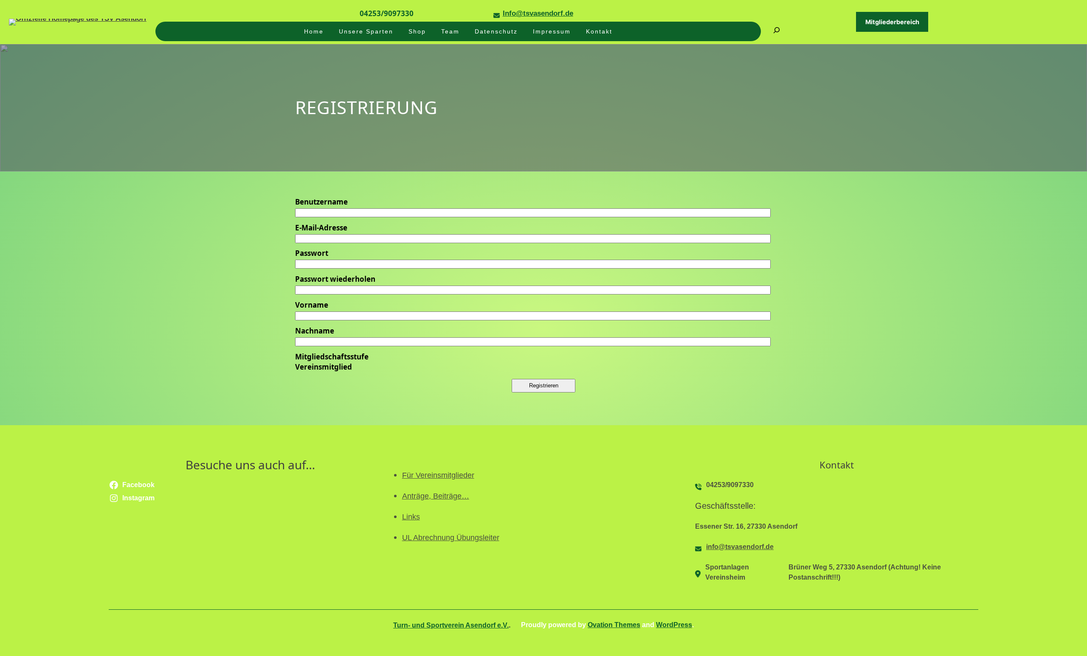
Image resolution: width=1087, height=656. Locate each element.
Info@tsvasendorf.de (538, 13)
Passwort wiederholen (335, 279)
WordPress (674, 624)
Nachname (314, 331)
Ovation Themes (614, 624)
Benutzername (321, 202)
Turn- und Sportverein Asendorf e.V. (451, 625)
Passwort (311, 253)
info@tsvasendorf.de (740, 546)
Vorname (311, 305)
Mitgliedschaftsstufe (332, 357)
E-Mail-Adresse (321, 228)
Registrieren (543, 385)
